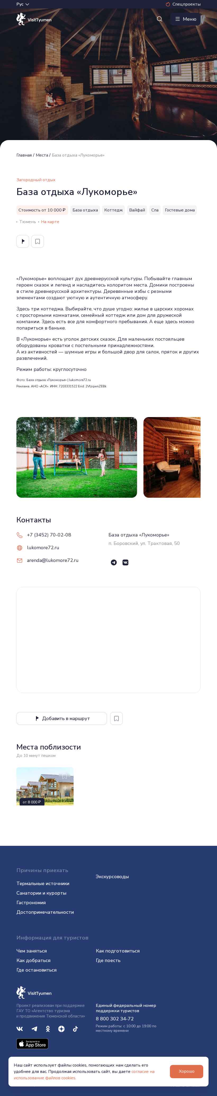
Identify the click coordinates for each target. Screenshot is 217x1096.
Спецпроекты (187, 4)
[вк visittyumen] (19, 1028)
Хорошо (187, 1071)
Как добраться (33, 960)
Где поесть (108, 960)
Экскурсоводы (112, 876)
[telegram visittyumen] (34, 1028)
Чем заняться (31, 951)
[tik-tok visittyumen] (75, 1028)
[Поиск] (159, 19)
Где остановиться (36, 970)
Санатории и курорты (41, 893)
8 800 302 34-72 (115, 1019)
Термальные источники (42, 883)
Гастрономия (31, 902)
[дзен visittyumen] (61, 1028)
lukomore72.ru (43, 547)
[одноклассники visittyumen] (48, 1028)
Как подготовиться (118, 951)
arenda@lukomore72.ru (53, 560)
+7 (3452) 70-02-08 (49, 535)
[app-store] (32, 1043)
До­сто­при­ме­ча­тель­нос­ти (45, 912)
